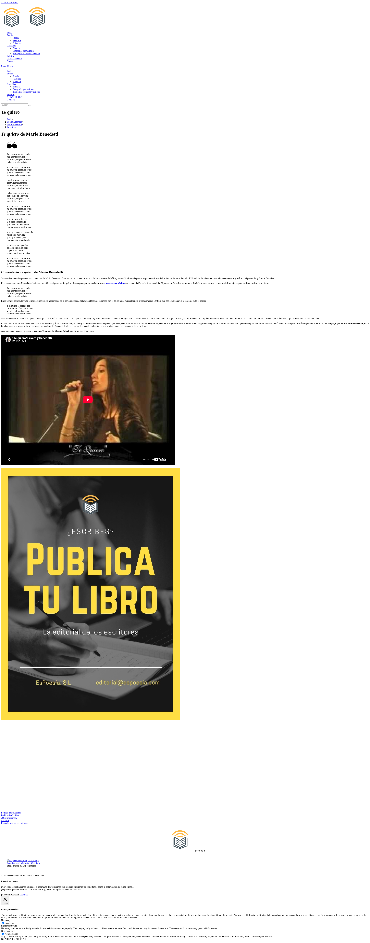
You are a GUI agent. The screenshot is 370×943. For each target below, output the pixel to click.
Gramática (11, 84)
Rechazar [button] (14, 894)
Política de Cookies (10, 815)
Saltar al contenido (9, 2)
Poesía (10, 73)
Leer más (24, 894)
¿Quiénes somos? (9, 818)
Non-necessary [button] (8, 931)
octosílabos (119, 283)
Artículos (17, 81)
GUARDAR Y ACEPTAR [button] (13, 939)
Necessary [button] (6, 920)
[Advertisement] (185, 746)
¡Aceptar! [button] (5, 894)
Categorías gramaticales (23, 89)
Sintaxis (16, 86)
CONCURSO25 (14, 97)
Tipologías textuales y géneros (26, 92)
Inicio (9, 71)
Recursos (17, 79)
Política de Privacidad (11, 812)
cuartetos (108, 283)
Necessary (9, 923)
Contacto (11, 99)
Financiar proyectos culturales (14, 823)
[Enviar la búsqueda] (29, 105)
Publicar (10, 94)
